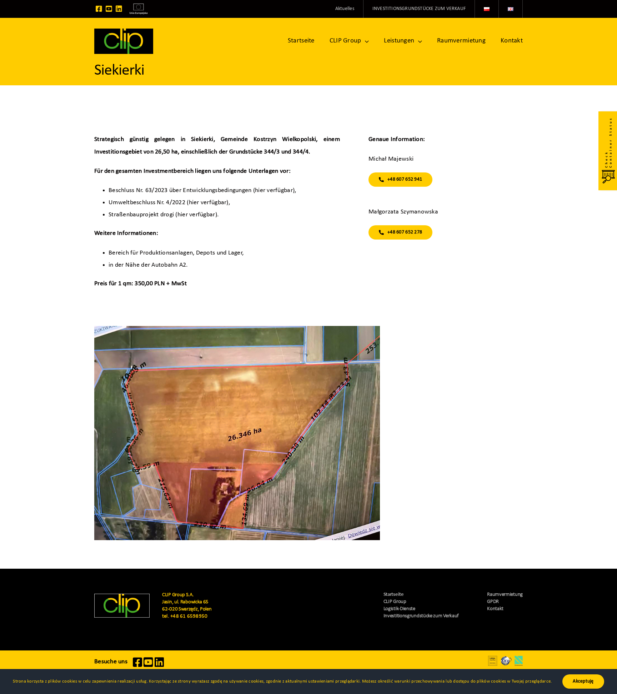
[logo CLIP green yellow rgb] (122, 596)
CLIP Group (394, 601)
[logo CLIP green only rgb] (123, 31)
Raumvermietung (505, 594)
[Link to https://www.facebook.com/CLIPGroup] (99, 8)
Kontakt (495, 609)
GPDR (493, 601)
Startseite (393, 594)
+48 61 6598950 (188, 616)
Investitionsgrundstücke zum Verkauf (421, 616)
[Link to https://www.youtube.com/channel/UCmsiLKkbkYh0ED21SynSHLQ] (109, 8)
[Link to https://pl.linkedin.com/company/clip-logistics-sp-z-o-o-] (119, 8)
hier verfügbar (274, 190)
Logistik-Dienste (399, 609)
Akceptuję (583, 681)
